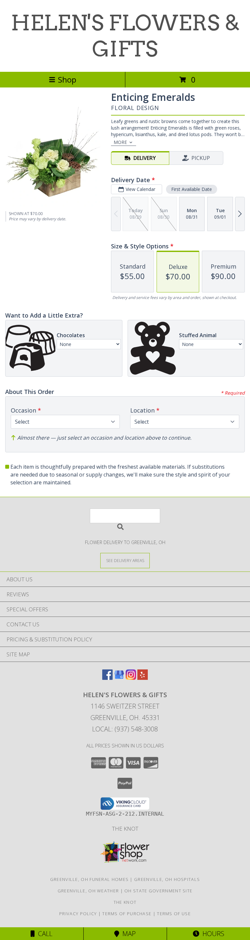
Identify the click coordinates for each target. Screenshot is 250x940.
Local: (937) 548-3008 (125, 729)
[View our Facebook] (107, 678)
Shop (67, 79)
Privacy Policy (78, 913)
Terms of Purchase (126, 913)
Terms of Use (174, 913)
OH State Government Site (158, 891)
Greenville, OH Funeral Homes (89, 879)
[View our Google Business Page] (119, 678)
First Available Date (191, 189)
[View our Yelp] (142, 678)
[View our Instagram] (131, 678)
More (120, 142)
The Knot (125, 828)
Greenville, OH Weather (88, 891)
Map (127, 933)
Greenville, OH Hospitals (167, 879)
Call (43, 933)
